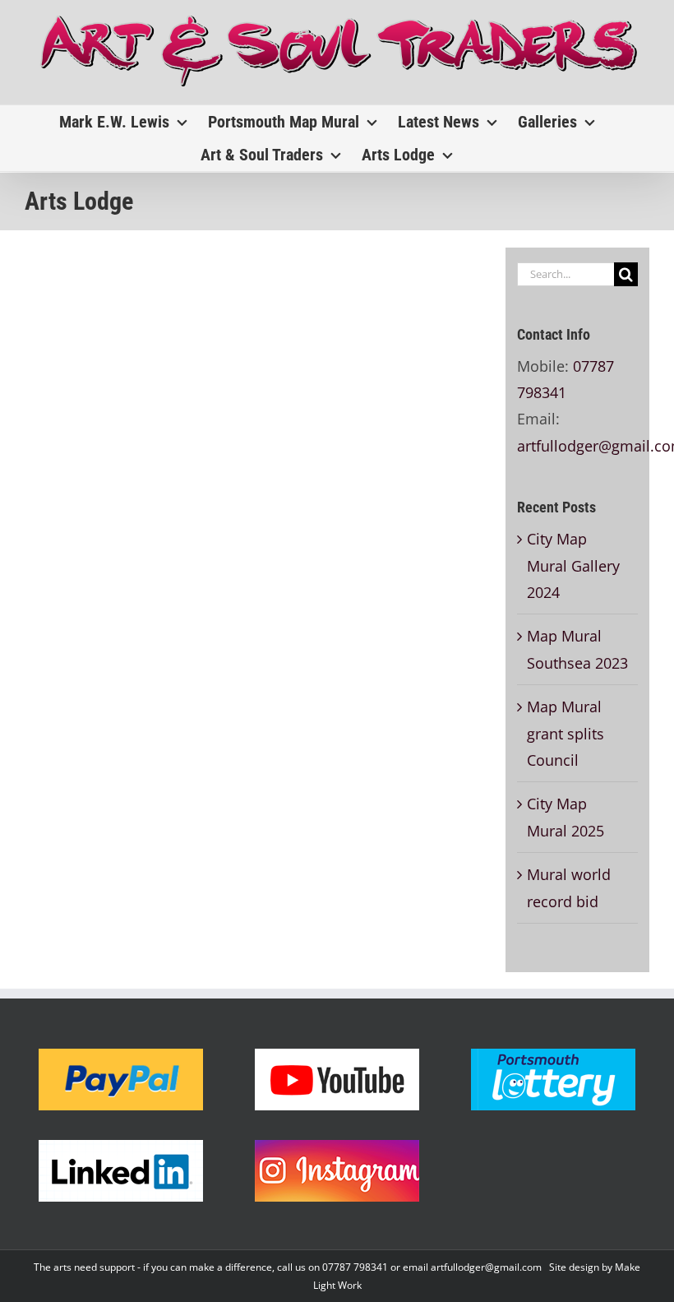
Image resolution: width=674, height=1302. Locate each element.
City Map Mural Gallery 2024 (573, 565)
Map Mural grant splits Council (565, 733)
